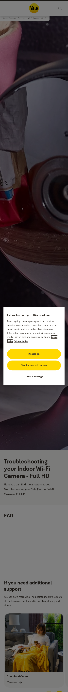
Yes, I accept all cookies (34, 365)
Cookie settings (34, 376)
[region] (34, 346)
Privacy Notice (21, 341)
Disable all (34, 353)
